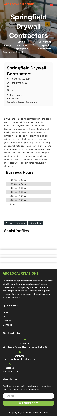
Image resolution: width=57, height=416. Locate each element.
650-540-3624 (10, 371)
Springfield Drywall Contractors (22, 102)
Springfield (22, 48)
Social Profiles (14, 98)
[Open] (51, 4)
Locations (8, 320)
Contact (7, 324)
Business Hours (14, 95)
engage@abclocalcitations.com (19, 359)
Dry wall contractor (15, 223)
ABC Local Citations (19, 4)
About (6, 316)
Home (6, 45)
